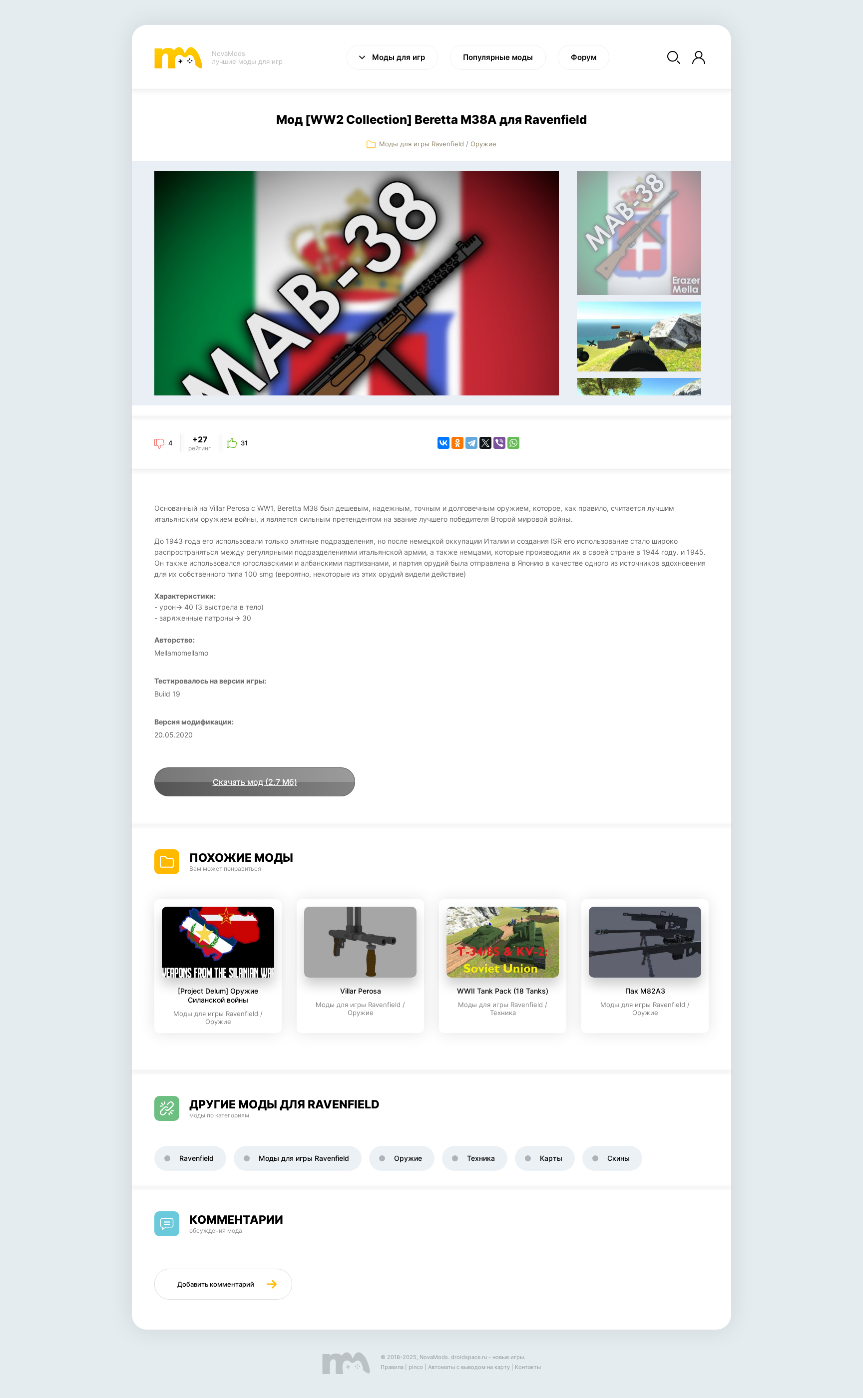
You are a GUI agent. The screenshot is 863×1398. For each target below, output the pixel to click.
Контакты (528, 1367)
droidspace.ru (469, 1357)
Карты (551, 1158)
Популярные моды (498, 57)
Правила (392, 1367)
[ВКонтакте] (443, 443)
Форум (583, 57)
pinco (416, 1367)
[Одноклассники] (457, 443)
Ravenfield (196, 1158)
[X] (485, 443)
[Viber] (499, 443)
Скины (618, 1158)
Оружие (483, 144)
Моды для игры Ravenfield (421, 144)
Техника (481, 1158)
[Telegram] (471, 443)
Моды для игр (398, 57)
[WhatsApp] (513, 443)
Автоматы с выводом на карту (469, 1367)
